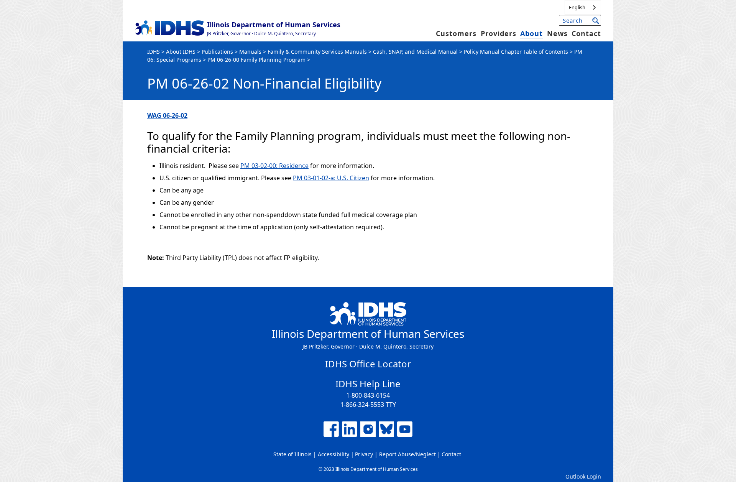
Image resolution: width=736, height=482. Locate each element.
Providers (498, 33)
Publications (217, 51)
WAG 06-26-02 (167, 115)
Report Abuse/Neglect (407, 454)
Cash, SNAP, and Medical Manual (415, 51)
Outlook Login (583, 476)
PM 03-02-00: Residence (274, 165)
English (577, 7)
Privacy (364, 454)
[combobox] (583, 7)
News (557, 33)
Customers (456, 33)
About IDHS (181, 51)
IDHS (153, 51)
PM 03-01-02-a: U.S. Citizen (331, 178)
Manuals (250, 51)
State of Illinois (292, 454)
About (531, 33)
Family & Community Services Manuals (317, 51)
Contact (586, 33)
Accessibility (333, 454)
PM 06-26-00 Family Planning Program (256, 59)
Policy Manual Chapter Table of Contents (516, 51)
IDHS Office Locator (368, 363)
